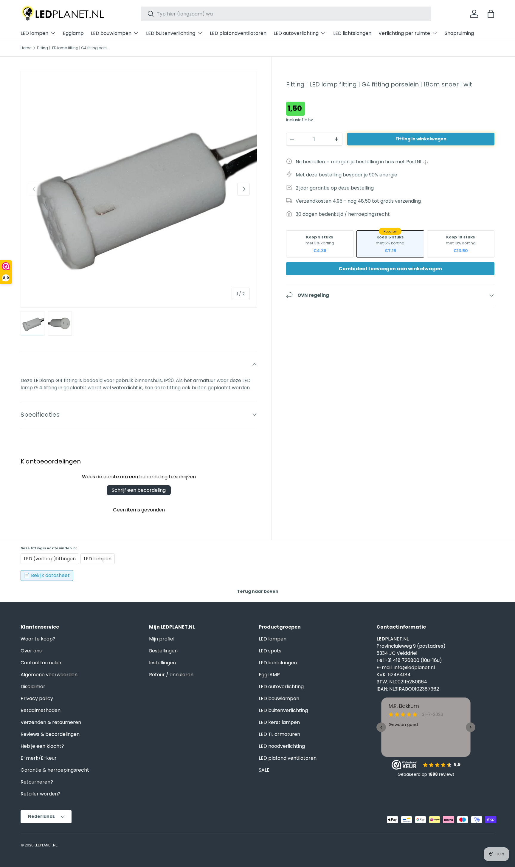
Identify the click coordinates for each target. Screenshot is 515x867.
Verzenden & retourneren (51, 722)
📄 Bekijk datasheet (47, 575)
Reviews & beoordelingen (50, 734)
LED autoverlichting (296, 33)
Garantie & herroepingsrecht (55, 770)
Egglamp (73, 33)
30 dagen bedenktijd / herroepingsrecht (343, 214)
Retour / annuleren (171, 674)
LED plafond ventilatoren (288, 758)
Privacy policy (37, 698)
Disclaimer (33, 686)
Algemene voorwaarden (49, 674)
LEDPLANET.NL (46, 845)
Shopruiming (459, 33)
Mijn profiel (161, 638)
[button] (490, 13)
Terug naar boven (257, 591)
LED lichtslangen (352, 33)
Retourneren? (37, 781)
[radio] (319, 244)
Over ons (31, 650)
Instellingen (162, 662)
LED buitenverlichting (170, 33)
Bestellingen (163, 650)
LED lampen (34, 33)
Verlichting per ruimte (404, 33)
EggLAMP (269, 674)
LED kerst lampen (279, 722)
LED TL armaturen (279, 734)
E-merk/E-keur (39, 758)
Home (26, 48)
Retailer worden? (41, 793)
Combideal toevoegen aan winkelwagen (390, 268)
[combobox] (286, 14)
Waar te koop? (38, 638)
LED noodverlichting (282, 746)
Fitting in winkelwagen (420, 139)
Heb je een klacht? (42, 746)
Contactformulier (41, 662)
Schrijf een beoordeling (139, 490)
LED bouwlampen (111, 33)
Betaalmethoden (41, 710)
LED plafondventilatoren (238, 33)
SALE (264, 770)
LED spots (270, 650)
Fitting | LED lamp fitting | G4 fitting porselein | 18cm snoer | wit (72, 48)
